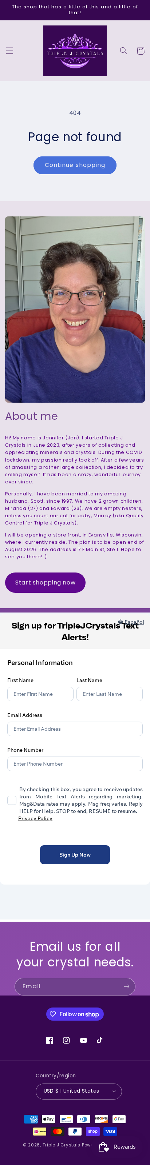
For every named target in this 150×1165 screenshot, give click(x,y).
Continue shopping (75, 165)
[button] (9, 51)
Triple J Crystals (62, 1145)
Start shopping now (45, 582)
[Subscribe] (126, 987)
